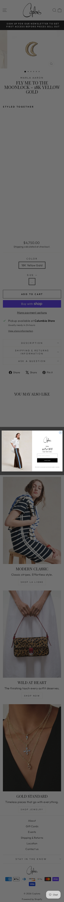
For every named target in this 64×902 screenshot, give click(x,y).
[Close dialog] (60, 432)
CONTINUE (47, 460)
